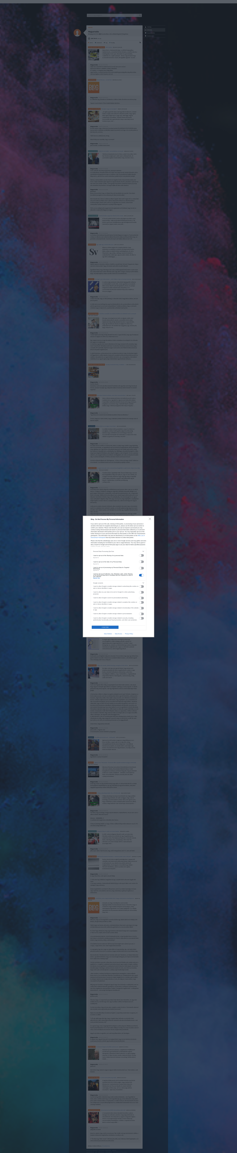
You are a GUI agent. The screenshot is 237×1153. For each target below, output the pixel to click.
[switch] (141, 555)
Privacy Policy (129, 633)
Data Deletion (108, 633)
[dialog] (118, 576)
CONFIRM (105, 627)
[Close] (150, 519)
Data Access (118, 633)
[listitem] (118, 551)
